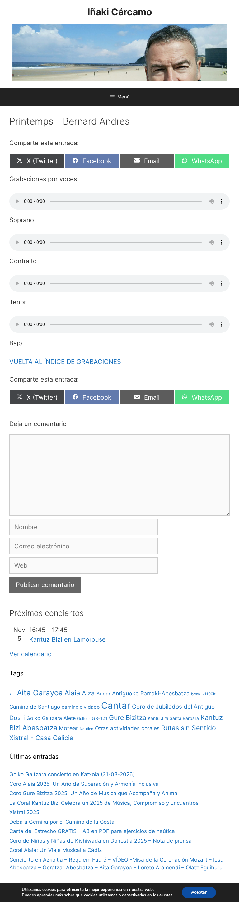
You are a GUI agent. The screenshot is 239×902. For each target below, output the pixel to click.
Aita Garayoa (40, 692)
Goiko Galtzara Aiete (51, 718)
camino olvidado (81, 707)
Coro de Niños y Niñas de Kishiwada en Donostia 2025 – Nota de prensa (100, 841)
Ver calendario (30, 654)
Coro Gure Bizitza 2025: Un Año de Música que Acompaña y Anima (93, 793)
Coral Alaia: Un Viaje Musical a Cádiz (55, 850)
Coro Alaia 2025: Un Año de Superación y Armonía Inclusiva (84, 784)
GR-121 (99, 718)
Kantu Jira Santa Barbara (173, 718)
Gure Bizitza (127, 717)
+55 (12, 694)
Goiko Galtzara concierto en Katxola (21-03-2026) (72, 774)
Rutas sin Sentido (188, 728)
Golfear (83, 718)
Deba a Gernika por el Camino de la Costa (62, 822)
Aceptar (199, 892)
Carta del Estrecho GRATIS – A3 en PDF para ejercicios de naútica (92, 831)
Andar (103, 694)
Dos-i (17, 717)
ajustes (165, 895)
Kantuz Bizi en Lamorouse (67, 639)
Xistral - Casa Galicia (41, 738)
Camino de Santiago (34, 706)
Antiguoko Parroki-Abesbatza (151, 693)
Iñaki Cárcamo (119, 11)
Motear (68, 728)
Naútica (86, 728)
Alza (88, 693)
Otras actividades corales (127, 728)
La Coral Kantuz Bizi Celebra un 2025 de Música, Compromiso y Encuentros (104, 803)
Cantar (115, 705)
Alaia (72, 693)
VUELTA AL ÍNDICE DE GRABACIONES (65, 361)
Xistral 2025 (24, 812)
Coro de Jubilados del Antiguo (173, 706)
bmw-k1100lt (203, 693)
